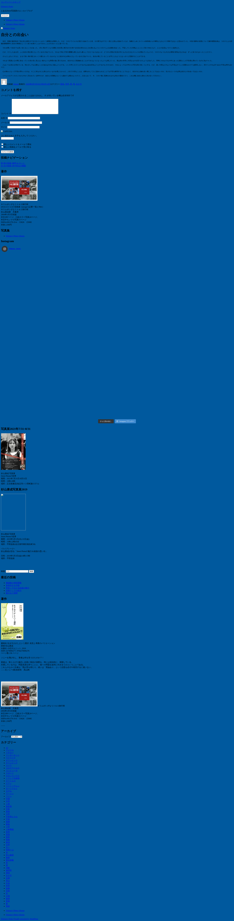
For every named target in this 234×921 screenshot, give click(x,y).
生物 (8, 878)
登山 (8, 881)
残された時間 (12, 593)
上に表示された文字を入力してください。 (19, 136)
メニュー (5, 15)
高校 (8, 906)
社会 (8, 883)
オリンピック (12, 760)
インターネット (13, 755)
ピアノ (9, 783)
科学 (8, 886)
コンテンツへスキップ (10, 2)
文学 (8, 845)
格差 (8, 858)
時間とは (10, 850)
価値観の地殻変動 (13, 583)
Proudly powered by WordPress (26, 919)
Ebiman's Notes (7, 6)
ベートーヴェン (13, 786)
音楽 (8, 901)
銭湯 (8, 898)
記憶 (8, 896)
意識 (8, 835)
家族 (62, 84)
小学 (8, 827)
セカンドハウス (13, 776)
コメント (6, 113)
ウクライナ (11, 758)
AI (7, 748)
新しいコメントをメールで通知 (17, 144)
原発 (8, 811)
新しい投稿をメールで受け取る (17, 147)
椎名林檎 (10, 860)
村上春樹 (10, 855)
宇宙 (8, 819)
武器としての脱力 (13, 590)
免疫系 (9, 806)
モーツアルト (12, 788)
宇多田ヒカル (12, 817)
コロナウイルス (13, 768)
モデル (9, 791)
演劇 (8, 868)
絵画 (8, 888)
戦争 (8, 837)
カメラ (9, 765)
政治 (8, 842)
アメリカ (10, 750)
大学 (8, 814)
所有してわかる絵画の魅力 (17, 588)
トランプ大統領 (13, 778)
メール (5, 122)
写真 (8, 809)
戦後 (8, 840)
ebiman (16, 84)
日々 (8, 847)
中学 (8, 801)
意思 (67, 84)
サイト (4, 127)
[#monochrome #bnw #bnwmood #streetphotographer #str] (30, 270)
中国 (8, 799)
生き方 (79, 84)
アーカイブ (6, 737)
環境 (8, 873)
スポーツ (10, 773)
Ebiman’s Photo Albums (15, 20)
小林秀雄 (10, 829)
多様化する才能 (13, 585)
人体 (8, 804)
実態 (8, 822)
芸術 (8, 891)
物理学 (9, 870)
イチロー (10, 753)
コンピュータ (12, 771)
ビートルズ (11, 781)
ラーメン (10, 794)
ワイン (9, 796)
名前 (4, 118)
